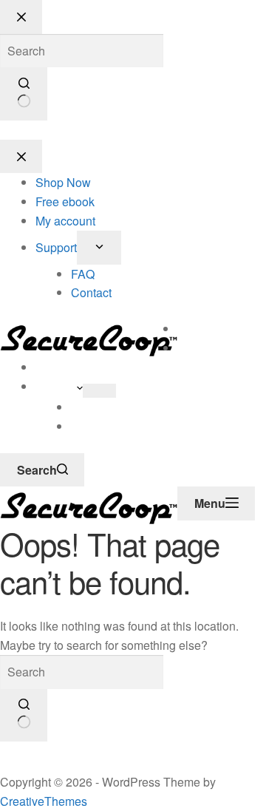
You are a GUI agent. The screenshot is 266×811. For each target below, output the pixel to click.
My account (65, 367)
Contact (91, 426)
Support (56, 386)
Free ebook (206, 347)
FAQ (83, 406)
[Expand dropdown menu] (99, 391)
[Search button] (23, 715)
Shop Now (205, 328)
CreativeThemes (43, 801)
